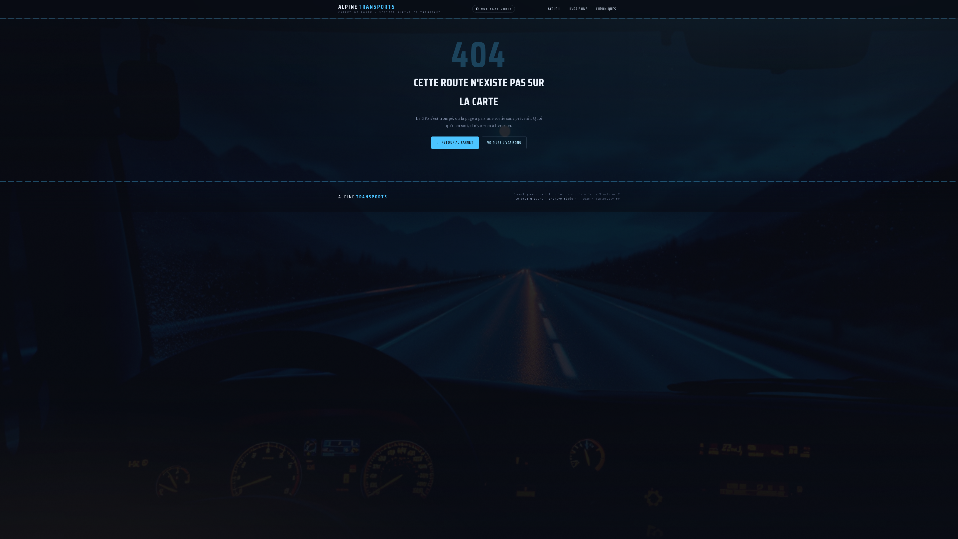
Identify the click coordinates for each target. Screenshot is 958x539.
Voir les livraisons (504, 142)
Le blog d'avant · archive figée (544, 198)
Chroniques (606, 9)
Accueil (554, 9)
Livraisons (578, 9)
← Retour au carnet (455, 142)
